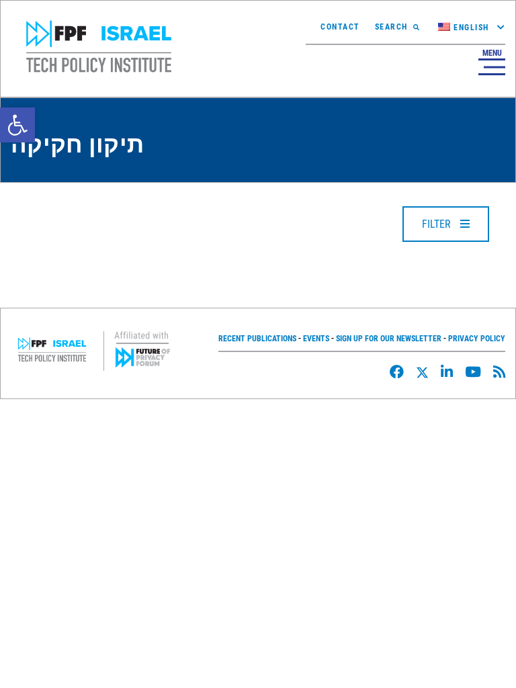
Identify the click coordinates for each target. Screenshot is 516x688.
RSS (499, 372)
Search (391, 27)
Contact (340, 27)
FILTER (438, 224)
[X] (422, 372)
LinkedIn (447, 372)
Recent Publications (257, 338)
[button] (17, 125)
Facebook (397, 372)
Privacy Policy (476, 338)
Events (316, 338)
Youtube (473, 372)
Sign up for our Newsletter (388, 338)
